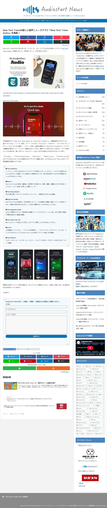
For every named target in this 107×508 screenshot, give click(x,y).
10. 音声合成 (90, 138)
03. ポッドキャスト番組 (10, 349)
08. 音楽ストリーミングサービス (90, 129)
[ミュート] (100, 354)
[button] (61, 42)
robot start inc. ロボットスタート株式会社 (17, 496)
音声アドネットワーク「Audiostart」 (87, 460)
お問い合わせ (82, 486)
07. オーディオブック (90, 125)
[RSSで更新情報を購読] (53, 368)
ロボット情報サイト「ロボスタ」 (86, 471)
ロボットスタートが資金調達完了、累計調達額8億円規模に (90, 300)
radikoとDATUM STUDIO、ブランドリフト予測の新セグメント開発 (89, 313)
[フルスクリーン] (103, 354)
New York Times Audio (10, 101)
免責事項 (81, 483)
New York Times (22, 349)
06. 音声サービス (90, 121)
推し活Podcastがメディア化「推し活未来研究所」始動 (90, 327)
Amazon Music (94, 249)
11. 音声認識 (90, 142)
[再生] (78, 354)
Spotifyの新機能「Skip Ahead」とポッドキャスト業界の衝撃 (90, 307)
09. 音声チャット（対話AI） (90, 133)
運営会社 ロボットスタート (85, 445)
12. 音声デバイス (90, 146)
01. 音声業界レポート (90, 97)
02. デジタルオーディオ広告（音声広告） (90, 102)
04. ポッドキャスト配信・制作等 (90, 112)
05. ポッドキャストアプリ (90, 116)
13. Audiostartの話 (90, 150)
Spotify (85, 249)
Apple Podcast (88, 247)
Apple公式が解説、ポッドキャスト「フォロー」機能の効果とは (90, 320)
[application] (90, 348)
